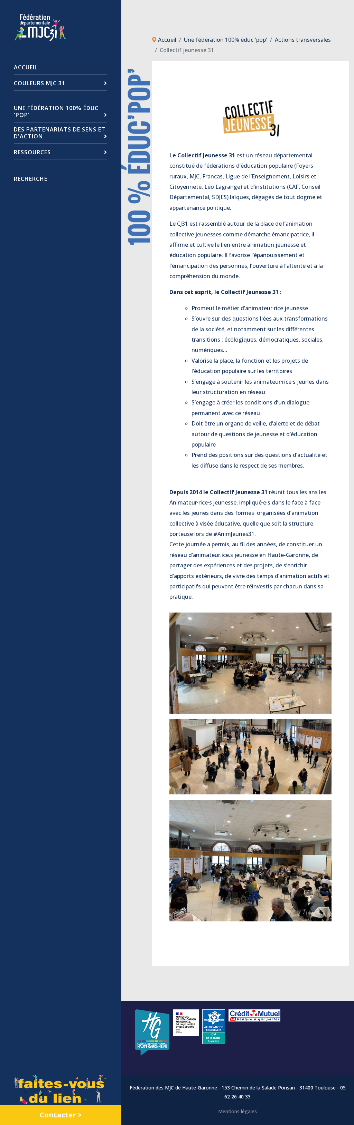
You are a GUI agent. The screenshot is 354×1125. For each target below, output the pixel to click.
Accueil (26, 67)
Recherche (30, 178)
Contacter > (61, 1114)
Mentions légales (237, 1111)
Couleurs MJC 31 (39, 83)
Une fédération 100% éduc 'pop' (56, 111)
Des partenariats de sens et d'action (59, 133)
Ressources (32, 152)
